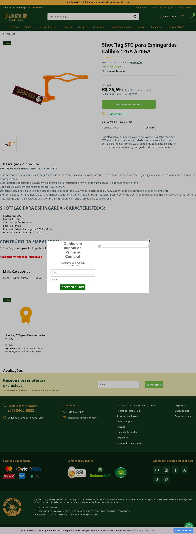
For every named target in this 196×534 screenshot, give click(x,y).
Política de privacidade (142, 530)
